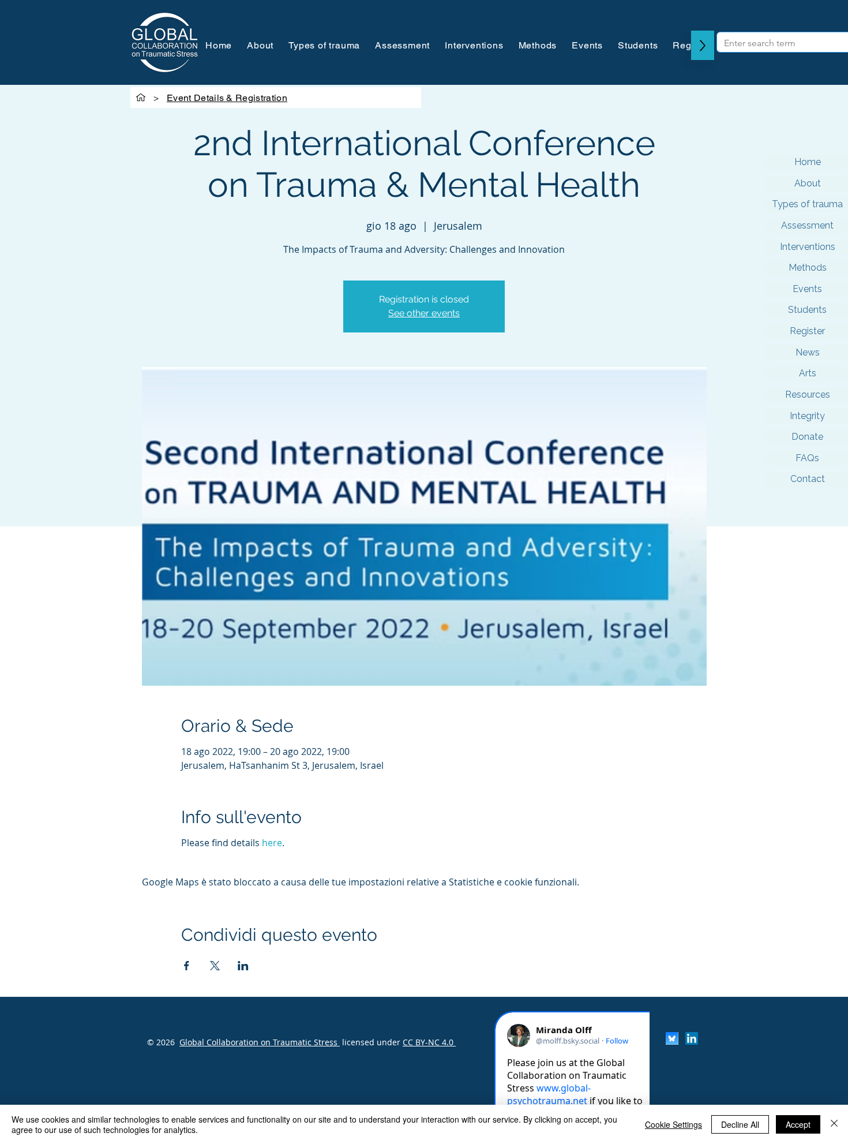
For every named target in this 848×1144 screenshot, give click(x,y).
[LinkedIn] (691, 1038)
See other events (424, 313)
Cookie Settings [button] (673, 1124)
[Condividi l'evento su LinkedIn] (243, 965)
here (272, 842)
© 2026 (161, 1042)
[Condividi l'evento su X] (214, 965)
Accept (798, 1124)
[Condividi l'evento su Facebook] (186, 965)
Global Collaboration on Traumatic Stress (259, 1042)
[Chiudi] (834, 1124)
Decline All (740, 1124)
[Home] (140, 97)
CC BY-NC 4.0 (429, 1042)
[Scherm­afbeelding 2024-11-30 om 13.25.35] (672, 1038)
